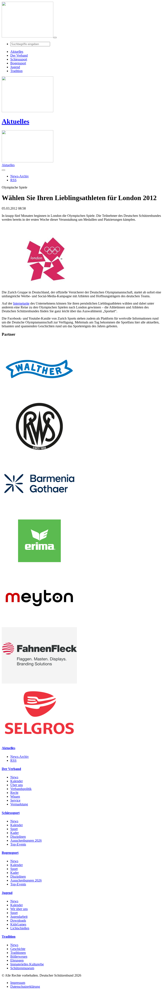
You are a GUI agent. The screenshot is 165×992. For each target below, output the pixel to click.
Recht (14, 792)
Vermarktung (19, 804)
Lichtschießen (19, 928)
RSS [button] (13, 180)
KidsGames (18, 924)
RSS (13, 760)
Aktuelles (15, 121)
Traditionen (18, 952)
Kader (14, 833)
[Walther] (39, 396)
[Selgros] (39, 739)
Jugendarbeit (19, 916)
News (14, 777)
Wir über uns (19, 909)
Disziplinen (18, 836)
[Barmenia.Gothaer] (39, 510)
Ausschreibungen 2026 (26, 840)
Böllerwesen (18, 956)
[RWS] (39, 453)
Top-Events (18, 844)
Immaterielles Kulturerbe (27, 964)
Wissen (15, 796)
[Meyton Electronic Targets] (39, 625)
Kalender (16, 781)
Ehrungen (17, 960)
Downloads (18, 920)
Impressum (17, 982)
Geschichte (17, 949)
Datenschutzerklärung (25, 986)
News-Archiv (19, 756)
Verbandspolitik (21, 789)
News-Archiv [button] (19, 176)
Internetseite (21, 303)
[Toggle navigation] (55, 37)
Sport (14, 829)
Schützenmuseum (22, 968)
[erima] (39, 568)
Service (15, 800)
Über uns (16, 785)
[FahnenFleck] (39, 682)
